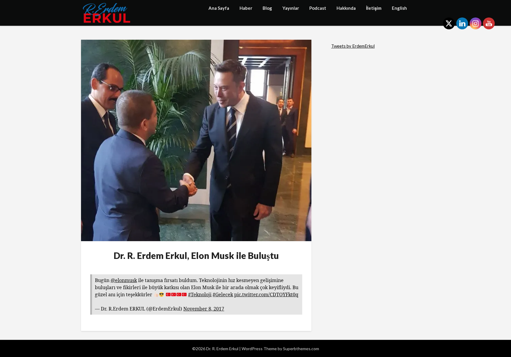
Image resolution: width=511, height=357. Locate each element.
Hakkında (346, 8)
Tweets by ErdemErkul (353, 46)
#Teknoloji (199, 294)
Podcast (317, 8)
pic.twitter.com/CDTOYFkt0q (266, 294)
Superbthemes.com (301, 348)
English (399, 8)
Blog (267, 8)
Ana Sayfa (218, 8)
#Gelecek (223, 294)
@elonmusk (124, 280)
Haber (246, 8)
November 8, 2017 (203, 308)
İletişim (373, 8)
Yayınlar (290, 8)
